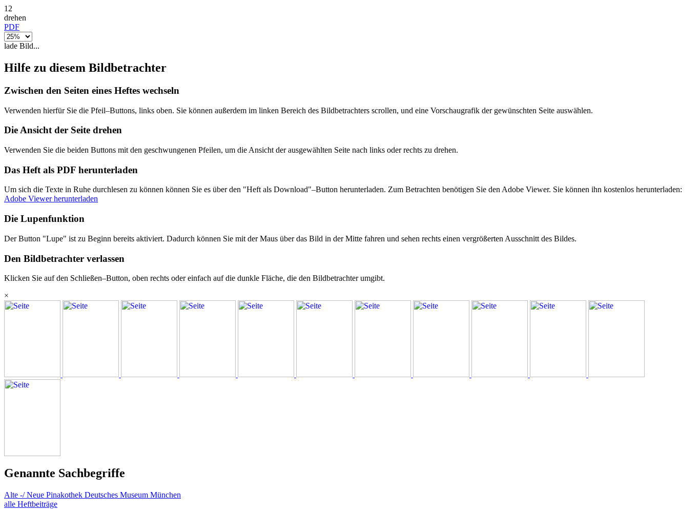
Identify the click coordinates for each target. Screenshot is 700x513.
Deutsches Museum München (133, 494)
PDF (11, 27)
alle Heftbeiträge (30, 504)
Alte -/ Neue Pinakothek (44, 494)
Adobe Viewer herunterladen (51, 198)
